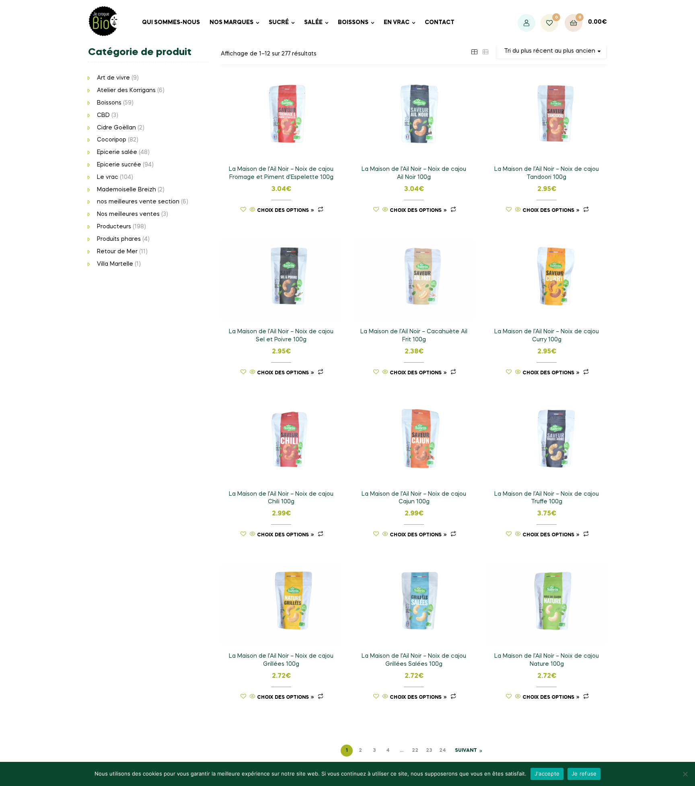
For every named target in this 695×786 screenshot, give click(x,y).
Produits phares (119, 239)
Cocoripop (111, 140)
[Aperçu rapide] (252, 210)
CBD (103, 115)
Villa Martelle (115, 264)
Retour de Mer (117, 251)
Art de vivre (113, 78)
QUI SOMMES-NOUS (171, 22)
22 (415, 750)
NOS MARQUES (231, 22)
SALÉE (313, 22)
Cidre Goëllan (116, 128)
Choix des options (283, 210)
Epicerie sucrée (119, 165)
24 (442, 750)
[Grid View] (474, 51)
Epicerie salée (117, 152)
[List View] (485, 51)
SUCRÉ (279, 22)
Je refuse (584, 773)
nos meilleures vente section (138, 202)
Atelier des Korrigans (126, 90)
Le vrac (107, 177)
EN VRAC (396, 22)
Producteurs (114, 227)
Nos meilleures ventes (128, 214)
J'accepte (547, 773)
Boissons (109, 103)
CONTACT (439, 22)
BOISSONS (353, 22)
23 (429, 750)
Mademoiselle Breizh (126, 190)
